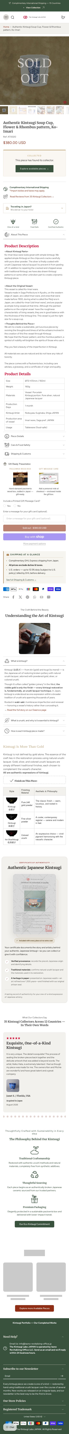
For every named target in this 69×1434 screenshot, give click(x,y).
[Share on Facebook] (13, 597)
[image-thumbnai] (4, 110)
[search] (12, 17)
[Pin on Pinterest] (27, 597)
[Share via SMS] (48, 597)
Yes (8, 506)
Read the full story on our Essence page (26, 710)
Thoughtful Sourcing (34, 1182)
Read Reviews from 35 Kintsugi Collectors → (32, 196)
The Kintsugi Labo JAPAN (28, 1429)
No (19, 506)
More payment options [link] (34, 544)
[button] (34, 528)
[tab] (4, 1116)
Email (7, 1376)
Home (6, 27)
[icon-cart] (62, 17)
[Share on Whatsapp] (34, 597)
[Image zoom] (34, 70)
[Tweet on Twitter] (20, 597)
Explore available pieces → (34, 168)
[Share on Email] (41, 597)
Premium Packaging (34, 1207)
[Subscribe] (62, 1376)
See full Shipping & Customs (21, 579)
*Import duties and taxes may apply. (27, 190)
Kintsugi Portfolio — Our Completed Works (34, 1323)
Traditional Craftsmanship (34, 1158)
